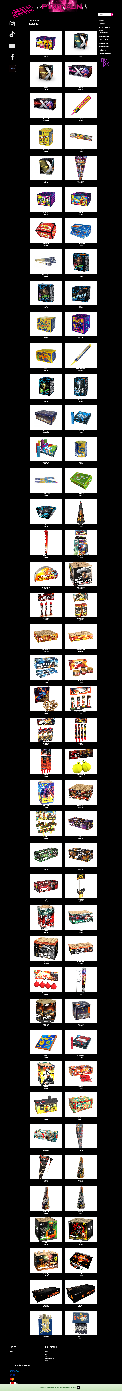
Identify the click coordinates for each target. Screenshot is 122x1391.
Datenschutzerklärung (49, 1358)
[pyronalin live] (13, 68)
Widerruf (46, 1360)
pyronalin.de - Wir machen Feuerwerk (61, 6)
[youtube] (13, 45)
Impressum (47, 1353)
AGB (46, 1355)
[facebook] (13, 57)
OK (78, 1388)
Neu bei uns (102, 24)
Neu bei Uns (36, 20)
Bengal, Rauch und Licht (105, 53)
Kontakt (46, 1351)
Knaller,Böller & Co (104, 27)
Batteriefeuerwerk (104, 36)
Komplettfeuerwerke (104, 46)
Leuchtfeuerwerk (103, 39)
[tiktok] (13, 34)
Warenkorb (12, 1351)
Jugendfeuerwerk (103, 43)
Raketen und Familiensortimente (104, 31)
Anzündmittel (102, 50)
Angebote (101, 20)
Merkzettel (47, 1357)
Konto (11, 1353)
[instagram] (13, 23)
